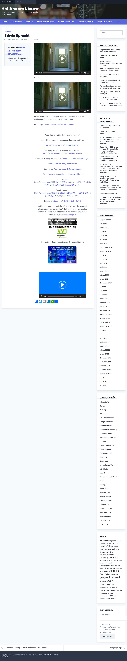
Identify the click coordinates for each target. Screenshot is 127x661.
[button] (62, 59)
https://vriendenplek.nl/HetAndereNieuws (62, 145)
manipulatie (118, 568)
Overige (7, 32)
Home (6, 22)
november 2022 (106, 314)
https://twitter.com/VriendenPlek (63, 164)
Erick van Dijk (104, 558)
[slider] (61, 72)
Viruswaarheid (105, 516)
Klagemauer (104, 461)
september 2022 (106, 322)
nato (101, 571)
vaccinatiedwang (104, 587)
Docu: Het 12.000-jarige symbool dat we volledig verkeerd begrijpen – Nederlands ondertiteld (109, 150)
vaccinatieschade (111, 590)
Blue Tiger (17, 22)
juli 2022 (103, 330)
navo (106, 571)
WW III (113, 598)
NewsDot (4, 657)
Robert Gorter (105, 493)
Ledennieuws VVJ (85, 22)
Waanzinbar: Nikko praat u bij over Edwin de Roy (18, 59)
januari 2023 (104, 307)
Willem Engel (105, 598)
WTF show (104, 524)
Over (101, 481)
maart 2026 (104, 228)
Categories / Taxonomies (110, 627)
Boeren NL (103, 543)
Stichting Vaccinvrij (107, 501)
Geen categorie (105, 449)
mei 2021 (103, 385)
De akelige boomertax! (108, 194)
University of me (106, 508)
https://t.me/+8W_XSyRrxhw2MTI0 (67, 201)
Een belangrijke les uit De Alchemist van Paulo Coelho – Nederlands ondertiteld (111, 188)
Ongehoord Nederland (108, 477)
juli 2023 (103, 287)
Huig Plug (119, 560)
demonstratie (106, 549)
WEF (111, 596)
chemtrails (109, 543)
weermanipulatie (104, 596)
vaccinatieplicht (114, 587)
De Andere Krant (66, 22)
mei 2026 (103, 224)
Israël (110, 563)
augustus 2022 (105, 326)
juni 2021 (103, 381)
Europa (114, 557)
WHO (115, 596)
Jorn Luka (103, 457)
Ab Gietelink (105, 541)
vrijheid (112, 593)
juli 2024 (103, 255)
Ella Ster (103, 441)
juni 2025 (103, 236)
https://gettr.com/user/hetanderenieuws (65, 169)
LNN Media (104, 469)
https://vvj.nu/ (70, 215)
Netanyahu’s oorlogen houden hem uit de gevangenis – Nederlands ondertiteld (109, 179)
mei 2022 (103, 338)
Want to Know (105, 520)
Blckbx (29, 22)
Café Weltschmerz (45, 22)
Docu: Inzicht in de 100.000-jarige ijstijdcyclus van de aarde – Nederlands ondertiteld (110, 140)
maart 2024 (104, 271)
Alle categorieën (108, 630)
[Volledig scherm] (88, 73)
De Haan (114, 546)
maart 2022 (104, 346)
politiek (104, 577)
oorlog (104, 574)
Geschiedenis (104, 560)
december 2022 (106, 311)
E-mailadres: (105, 615)
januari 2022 (104, 354)
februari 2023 (105, 303)
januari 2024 (104, 279)
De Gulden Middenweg (108, 430)
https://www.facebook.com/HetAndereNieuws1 (62, 153)
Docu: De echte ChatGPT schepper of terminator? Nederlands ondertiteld (109, 159)
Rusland (114, 577)
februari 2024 (105, 275)
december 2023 (106, 283)
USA (110, 580)
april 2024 (103, 267)
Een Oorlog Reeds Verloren (110, 437)
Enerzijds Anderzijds (107, 445)
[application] (62, 59)
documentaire (106, 552)
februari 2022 (105, 350)
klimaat (102, 568)
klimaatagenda (109, 568)
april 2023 (103, 295)
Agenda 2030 (115, 541)
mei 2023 (103, 291)
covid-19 (105, 546)
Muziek (102, 473)
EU (110, 558)
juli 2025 (103, 232)
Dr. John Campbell (107, 555)
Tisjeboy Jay (104, 504)
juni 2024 (103, 259)
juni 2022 (103, 334)
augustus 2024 (105, 251)
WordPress (47, 655)
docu (116, 549)
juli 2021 (103, 378)
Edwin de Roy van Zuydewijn (16, 50)
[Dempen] (85, 73)
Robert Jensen (105, 497)
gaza (120, 558)
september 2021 (106, 370)
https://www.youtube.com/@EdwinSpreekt (56, 124)
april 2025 (103, 243)
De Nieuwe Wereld (107, 433)
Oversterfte (113, 574)
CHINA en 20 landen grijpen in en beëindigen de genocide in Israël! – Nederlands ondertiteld (111, 200)
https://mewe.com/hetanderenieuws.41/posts (65, 174)
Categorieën (107, 632)
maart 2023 (104, 299)
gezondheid (113, 560)
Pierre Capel (104, 489)
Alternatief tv (105, 402)
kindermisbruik (115, 565)
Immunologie (104, 563)
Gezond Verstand (106, 453)
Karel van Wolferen (105, 565)
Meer (118, 22)
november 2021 (106, 362)
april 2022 (103, 342)
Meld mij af (105, 624)
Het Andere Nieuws (20, 8)
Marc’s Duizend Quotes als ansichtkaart (110, 127)
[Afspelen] (37, 73)
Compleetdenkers (106, 422)
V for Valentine (104, 22)
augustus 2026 (105, 220)
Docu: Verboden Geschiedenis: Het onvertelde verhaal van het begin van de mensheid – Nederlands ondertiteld (111, 168)
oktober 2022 (105, 318)
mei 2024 (103, 263)
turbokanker (104, 581)
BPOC (102, 414)
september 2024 (106, 247)
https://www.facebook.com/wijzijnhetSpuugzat (70, 158)
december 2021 (105, 358)
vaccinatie (107, 584)
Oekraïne (114, 570)
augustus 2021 (105, 374)
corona (115, 543)
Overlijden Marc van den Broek (109, 132)
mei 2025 (103, 240)
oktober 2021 (105, 366)
